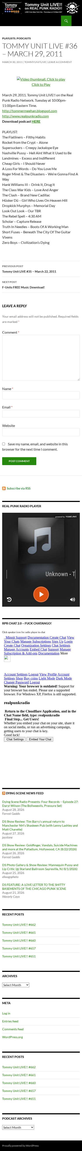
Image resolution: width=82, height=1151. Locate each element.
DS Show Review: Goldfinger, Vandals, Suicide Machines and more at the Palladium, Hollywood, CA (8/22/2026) (39, 847)
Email (7, 407)
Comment (10, 332)
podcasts (24, 38)
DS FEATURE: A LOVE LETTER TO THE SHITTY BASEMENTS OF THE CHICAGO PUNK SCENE (34, 886)
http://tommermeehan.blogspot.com (29, 111)
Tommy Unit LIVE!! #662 (19, 924)
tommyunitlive (35, 62)
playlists (9, 38)
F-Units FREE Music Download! (23, 284)
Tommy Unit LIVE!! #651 (19, 956)
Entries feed (10, 1021)
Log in (6, 1013)
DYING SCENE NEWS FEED (25, 793)
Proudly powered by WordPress (20, 1145)
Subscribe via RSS (18, 488)
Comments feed (13, 1029)
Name (7, 389)
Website (8, 425)
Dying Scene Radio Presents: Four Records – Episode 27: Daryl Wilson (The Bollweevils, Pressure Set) (40, 803)
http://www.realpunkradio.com (25, 116)
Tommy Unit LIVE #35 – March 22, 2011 (29, 268)
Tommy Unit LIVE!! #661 (19, 932)
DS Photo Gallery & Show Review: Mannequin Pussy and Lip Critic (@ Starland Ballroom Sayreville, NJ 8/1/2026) (40, 867)
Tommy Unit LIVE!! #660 (19, 940)
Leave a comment (60, 62)
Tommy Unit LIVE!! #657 (19, 948)
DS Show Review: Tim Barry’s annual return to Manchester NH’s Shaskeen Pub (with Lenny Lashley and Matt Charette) (40, 825)
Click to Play (41, 84)
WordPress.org (12, 1037)
